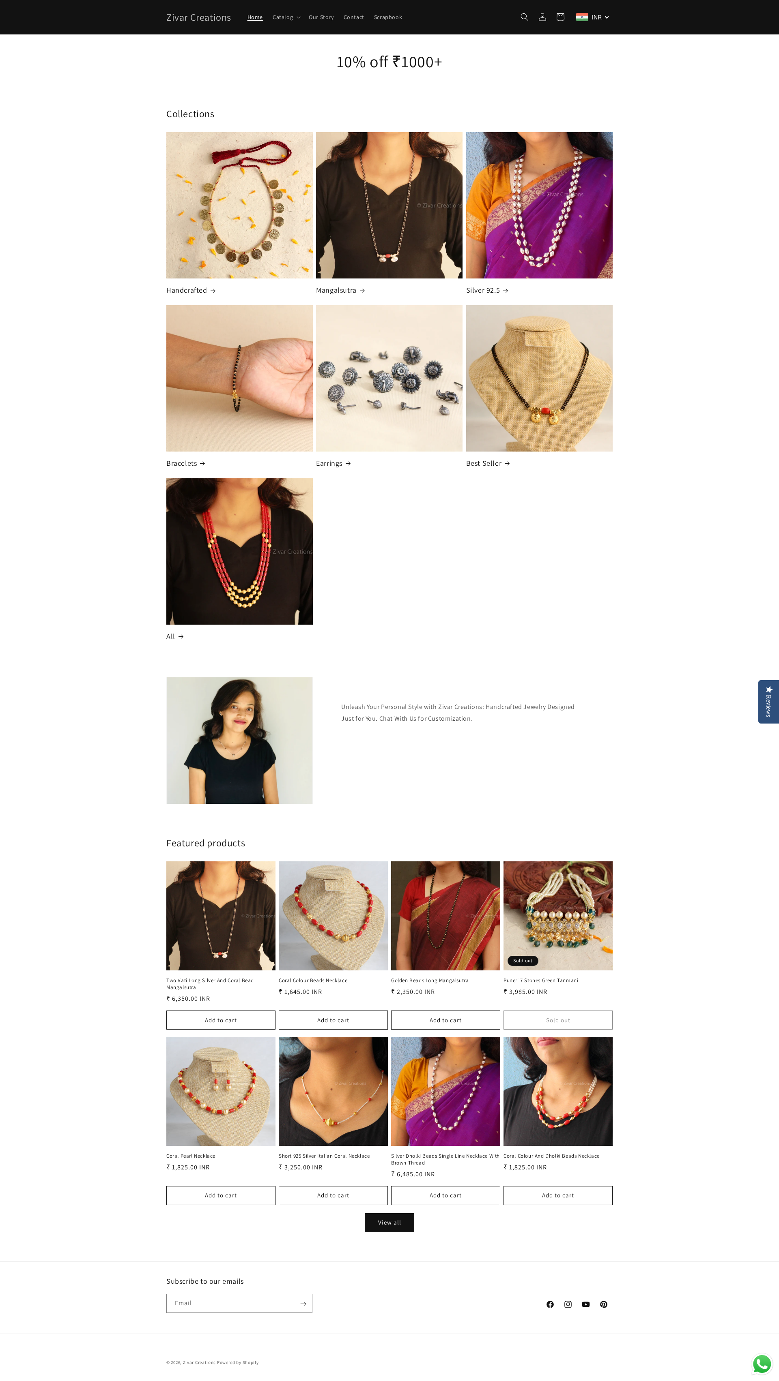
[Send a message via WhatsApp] (762, 1364)
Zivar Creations (199, 1362)
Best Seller (484, 463)
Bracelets (181, 463)
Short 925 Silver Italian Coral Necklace (324, 1156)
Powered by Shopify (238, 1362)
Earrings (329, 463)
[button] (286, 17)
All (170, 636)
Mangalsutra (336, 290)
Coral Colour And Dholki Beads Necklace (552, 1156)
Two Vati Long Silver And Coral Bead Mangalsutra (210, 984)
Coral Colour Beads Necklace (313, 980)
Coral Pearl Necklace (190, 1156)
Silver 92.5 (483, 290)
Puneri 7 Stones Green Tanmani (541, 980)
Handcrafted (186, 290)
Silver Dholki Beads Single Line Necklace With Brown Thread (445, 1159)
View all (389, 1222)
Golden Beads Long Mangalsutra (430, 980)
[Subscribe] (303, 1303)
